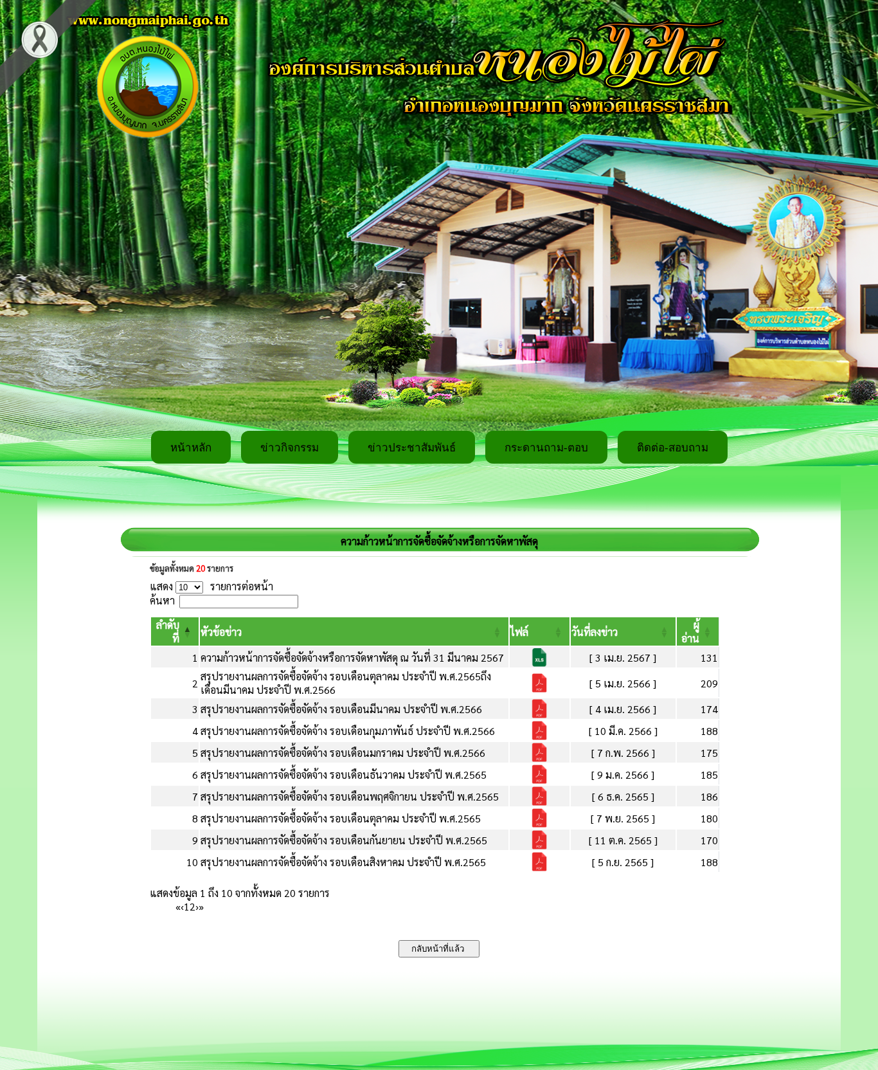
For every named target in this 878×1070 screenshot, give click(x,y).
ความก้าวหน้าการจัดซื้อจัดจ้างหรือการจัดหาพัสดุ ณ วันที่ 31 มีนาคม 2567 (352, 657)
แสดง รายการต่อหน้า (211, 586)
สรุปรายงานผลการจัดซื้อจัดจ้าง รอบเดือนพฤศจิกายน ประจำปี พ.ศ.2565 (350, 796)
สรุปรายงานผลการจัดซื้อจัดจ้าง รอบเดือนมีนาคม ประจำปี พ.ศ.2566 (341, 709)
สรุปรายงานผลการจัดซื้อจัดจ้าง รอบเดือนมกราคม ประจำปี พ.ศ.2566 (343, 752)
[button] (221, 632)
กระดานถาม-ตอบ (546, 448)
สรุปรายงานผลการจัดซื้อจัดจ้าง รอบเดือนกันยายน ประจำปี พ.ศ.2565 (344, 840)
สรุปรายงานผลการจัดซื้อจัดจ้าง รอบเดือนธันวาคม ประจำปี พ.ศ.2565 (344, 774)
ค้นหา (162, 600)
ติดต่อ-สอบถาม (672, 448)
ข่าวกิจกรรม (289, 448)
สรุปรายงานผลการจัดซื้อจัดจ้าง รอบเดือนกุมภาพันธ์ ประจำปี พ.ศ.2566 (348, 731)
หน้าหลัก (190, 448)
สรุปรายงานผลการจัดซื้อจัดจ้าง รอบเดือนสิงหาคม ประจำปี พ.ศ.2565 (343, 862)
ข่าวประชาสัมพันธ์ (412, 448)
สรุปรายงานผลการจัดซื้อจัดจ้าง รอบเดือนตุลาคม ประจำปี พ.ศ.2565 (341, 818)
